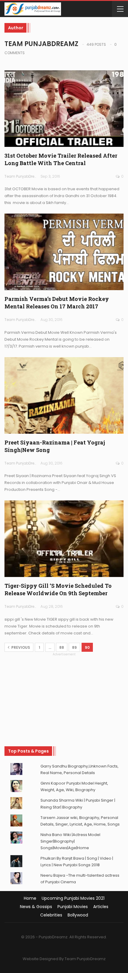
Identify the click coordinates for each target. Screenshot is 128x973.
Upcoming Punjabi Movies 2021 (73, 898)
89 (74, 647)
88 (61, 647)
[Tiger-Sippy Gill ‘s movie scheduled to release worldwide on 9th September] (64, 538)
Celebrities (51, 915)
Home (30, 898)
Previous (20, 647)
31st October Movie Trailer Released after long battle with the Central (60, 159)
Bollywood (78, 915)
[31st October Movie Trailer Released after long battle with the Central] (64, 108)
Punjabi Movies (72, 907)
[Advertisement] (64, 694)
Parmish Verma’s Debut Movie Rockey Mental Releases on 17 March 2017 (56, 302)
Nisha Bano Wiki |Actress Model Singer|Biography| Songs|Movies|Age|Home (70, 841)
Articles (100, 907)
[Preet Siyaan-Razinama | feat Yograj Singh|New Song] (64, 395)
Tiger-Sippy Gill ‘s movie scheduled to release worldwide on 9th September (58, 589)
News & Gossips (36, 907)
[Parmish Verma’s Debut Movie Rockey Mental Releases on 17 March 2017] (64, 252)
